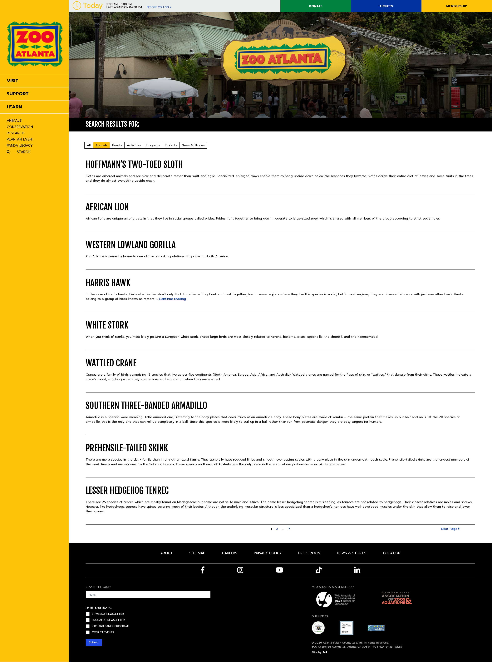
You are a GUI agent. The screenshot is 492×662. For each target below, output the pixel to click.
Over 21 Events (103, 632)
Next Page (449, 528)
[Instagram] (240, 570)
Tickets (386, 6)
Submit (94, 642)
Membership (456, 6)
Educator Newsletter (108, 620)
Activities (134, 145)
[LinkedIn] (357, 570)
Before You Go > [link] (159, 7)
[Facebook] (202, 570)
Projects (171, 145)
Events (117, 145)
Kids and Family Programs (110, 626)
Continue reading (172, 299)
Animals (101, 145)
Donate (315, 6)
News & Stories (193, 145)
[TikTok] (319, 570)
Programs (153, 145)
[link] (35, 37)
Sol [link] (324, 652)
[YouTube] (279, 570)
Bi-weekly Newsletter (108, 614)
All (89, 145)
